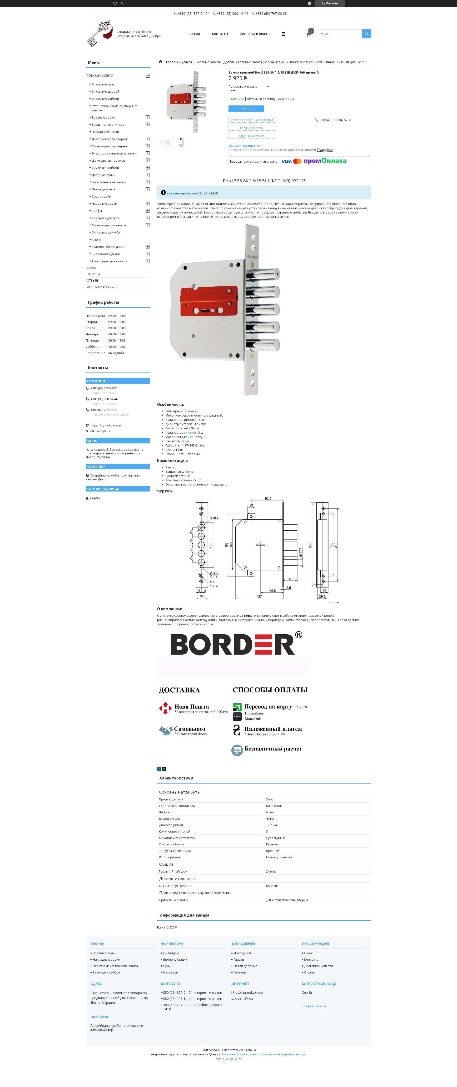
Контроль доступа (105, 218)
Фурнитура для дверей (109, 146)
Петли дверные (103, 189)
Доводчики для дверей (109, 139)
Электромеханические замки (114, 153)
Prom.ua (250, 1050)
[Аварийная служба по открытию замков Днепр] (100, 34)
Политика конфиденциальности (283, 1054)
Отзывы (93, 280)
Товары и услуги (178, 62)
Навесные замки (104, 203)
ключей (190, 432)
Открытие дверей (105, 91)
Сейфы (97, 210)
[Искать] (366, 33)
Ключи (97, 239)
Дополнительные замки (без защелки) (254, 62)
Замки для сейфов (105, 167)
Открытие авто (103, 84)
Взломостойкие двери (108, 246)
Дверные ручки (103, 175)
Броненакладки (175, 959)
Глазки (239, 959)
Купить (246, 108)
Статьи (309, 972)
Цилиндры (171, 953)
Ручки (167, 966)
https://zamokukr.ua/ (105, 425)
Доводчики (242, 953)
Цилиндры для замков (108, 160)
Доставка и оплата (255, 33)
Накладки (170, 972)
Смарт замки (101, 196)
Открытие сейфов (105, 98)
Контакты (220, 33)
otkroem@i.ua (100, 431)
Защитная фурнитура (108, 124)
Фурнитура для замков (109, 225)
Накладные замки (105, 131)
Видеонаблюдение (106, 254)
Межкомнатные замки (109, 182)
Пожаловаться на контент (239, 1054)
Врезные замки (207, 62)
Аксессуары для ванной (109, 261)
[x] (164, 770)
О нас (91, 268)
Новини (93, 274)
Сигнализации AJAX (106, 232)
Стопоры (240, 972)
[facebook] (159, 770)
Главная (193, 33)
